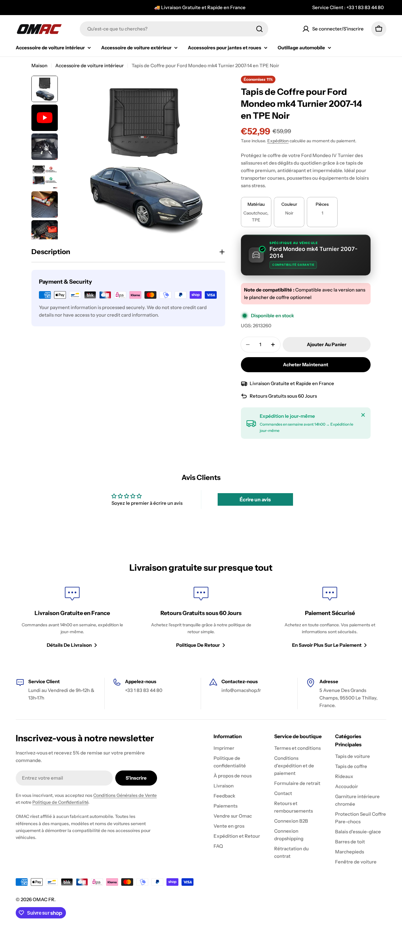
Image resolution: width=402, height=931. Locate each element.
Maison (39, 65)
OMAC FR (43, 899)
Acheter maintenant (305, 365)
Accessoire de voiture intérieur (89, 65)
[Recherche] (259, 29)
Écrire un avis (255, 499)
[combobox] (174, 28)
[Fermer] (363, 415)
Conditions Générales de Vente (125, 795)
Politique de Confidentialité (60, 802)
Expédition (278, 140)
